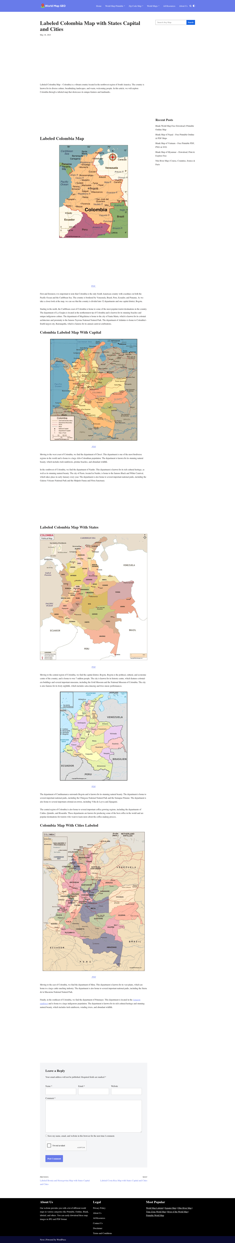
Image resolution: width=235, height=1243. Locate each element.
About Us (183, 5)
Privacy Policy (99, 1208)
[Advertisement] (93, 64)
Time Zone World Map (156, 1211)
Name (48, 1086)
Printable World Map (155, 1215)
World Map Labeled (154, 1208)
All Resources (169, 5)
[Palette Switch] (194, 6)
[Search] (190, 6)
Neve (42, 1239)
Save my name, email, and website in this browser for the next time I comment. (81, 1135)
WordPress (61, 1239)
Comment (50, 1098)
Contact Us (98, 1223)
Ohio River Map (185, 1208)
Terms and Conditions (102, 1233)
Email (81, 1086)
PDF (93, 286)
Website (114, 1086)
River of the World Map (177, 1211)
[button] (124, 5)
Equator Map (170, 1208)
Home (98, 5)
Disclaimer (97, 1228)
